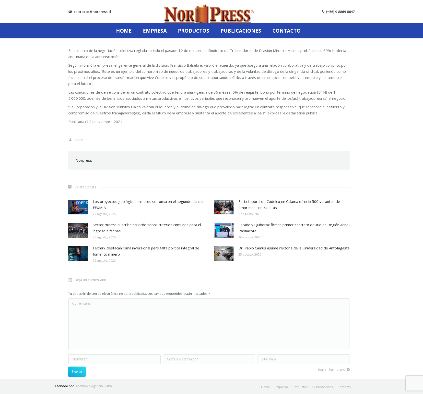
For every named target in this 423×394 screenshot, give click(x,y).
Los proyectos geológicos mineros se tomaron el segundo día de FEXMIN (148, 204)
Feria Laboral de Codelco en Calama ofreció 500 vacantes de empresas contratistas (289, 204)
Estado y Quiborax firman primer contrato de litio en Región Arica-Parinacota (294, 227)
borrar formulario (331, 369)
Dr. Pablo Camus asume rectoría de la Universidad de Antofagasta (294, 248)
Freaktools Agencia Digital (94, 386)
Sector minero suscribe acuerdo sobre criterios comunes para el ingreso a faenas (147, 227)
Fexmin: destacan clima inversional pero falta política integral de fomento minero (146, 251)
